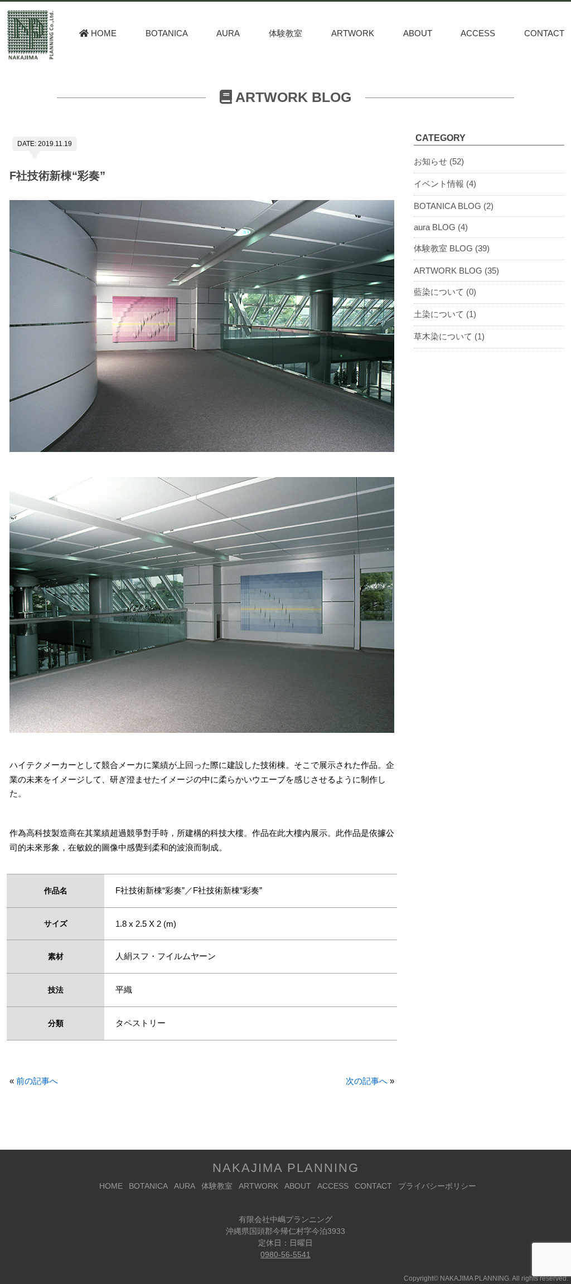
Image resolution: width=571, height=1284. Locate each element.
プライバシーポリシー (437, 1185)
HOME (103, 33)
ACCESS (478, 33)
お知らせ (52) (439, 161)
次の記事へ (367, 1081)
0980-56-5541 (285, 1254)
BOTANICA (167, 33)
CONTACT (544, 33)
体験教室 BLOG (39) (452, 248)
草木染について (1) (449, 336)
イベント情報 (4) (445, 183)
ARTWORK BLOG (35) (456, 270)
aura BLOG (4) (441, 227)
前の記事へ (37, 1081)
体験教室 (285, 33)
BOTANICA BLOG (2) (453, 206)
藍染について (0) (445, 291)
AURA (228, 33)
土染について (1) (445, 314)
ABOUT (417, 33)
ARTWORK (352, 33)
